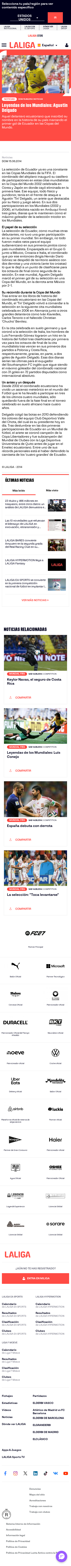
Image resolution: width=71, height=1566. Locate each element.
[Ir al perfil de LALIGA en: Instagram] (15, 1473)
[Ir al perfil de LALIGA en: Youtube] (65, 1473)
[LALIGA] (22, 45)
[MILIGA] (65, 45)
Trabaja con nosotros (40, 1506)
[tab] (19, 490)
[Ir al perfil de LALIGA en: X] (25, 1473)
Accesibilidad (13, 1529)
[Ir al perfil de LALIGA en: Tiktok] (45, 1473)
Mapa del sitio (37, 1494)
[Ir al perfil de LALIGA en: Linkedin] (35, 1473)
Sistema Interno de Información (23, 1524)
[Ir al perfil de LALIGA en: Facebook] (5, 1473)
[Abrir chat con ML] (61, 1556)
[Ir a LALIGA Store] (35, 35)
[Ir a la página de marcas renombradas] (15, 1514)
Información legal (15, 1535)
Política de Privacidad (18, 1541)
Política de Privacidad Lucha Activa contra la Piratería (35, 1553)
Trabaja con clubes (39, 1512)
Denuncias (35, 1489)
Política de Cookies (16, 1547)
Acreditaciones (37, 1500)
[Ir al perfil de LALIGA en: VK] (55, 1473)
